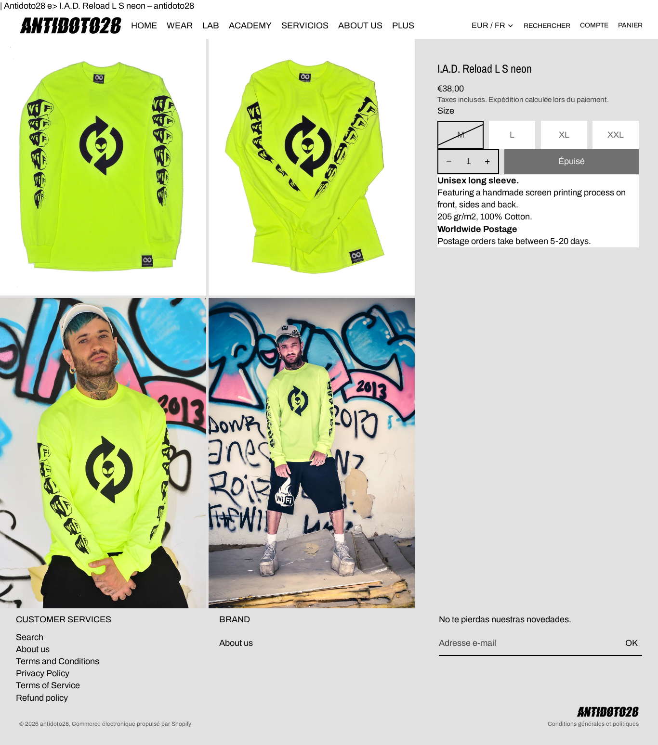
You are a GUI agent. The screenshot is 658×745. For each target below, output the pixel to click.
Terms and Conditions (57, 661)
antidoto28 (54, 723)
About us (33, 649)
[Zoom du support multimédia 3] (103, 453)
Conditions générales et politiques (593, 723)
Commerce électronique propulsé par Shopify (131, 723)
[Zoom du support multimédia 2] (312, 167)
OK (631, 643)
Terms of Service (48, 685)
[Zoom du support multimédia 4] (312, 453)
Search (29, 637)
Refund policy (42, 698)
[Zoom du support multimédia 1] (103, 167)
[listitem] (403, 25)
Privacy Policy (42, 673)
